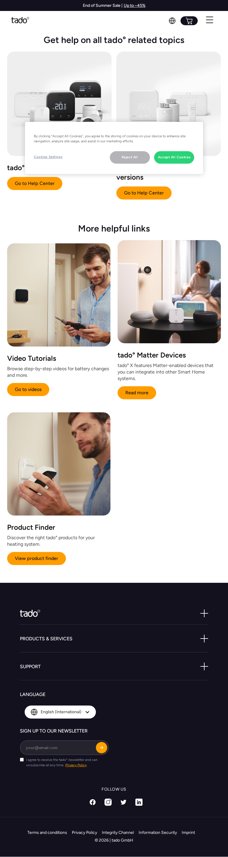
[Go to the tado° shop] (189, 20)
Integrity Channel (118, 832)
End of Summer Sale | (103, 5)
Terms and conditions (47, 832)
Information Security (158, 832)
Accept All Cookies (174, 157)
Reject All (130, 157)
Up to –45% (134, 5)
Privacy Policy (84, 832)
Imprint (188, 832)
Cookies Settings (48, 157)
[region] (114, 148)
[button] (172, 20)
